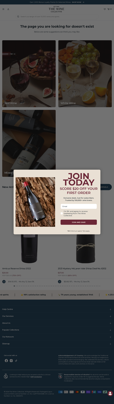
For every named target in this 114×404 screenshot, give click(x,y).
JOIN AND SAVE (79, 222)
